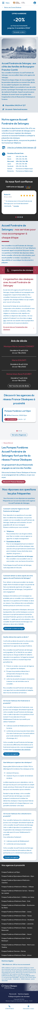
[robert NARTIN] (16, 217)
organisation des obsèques (22, 749)
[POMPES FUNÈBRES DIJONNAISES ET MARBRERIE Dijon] (19, 430)
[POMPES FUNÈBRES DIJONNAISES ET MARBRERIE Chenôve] (21, 430)
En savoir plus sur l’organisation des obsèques (15, 328)
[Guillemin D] (18, 217)
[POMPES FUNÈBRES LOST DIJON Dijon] (17, 430)
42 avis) (21, 187)
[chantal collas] (22, 217)
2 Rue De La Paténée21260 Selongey (20, 148)
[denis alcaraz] (20, 217)
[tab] (20, 270)
